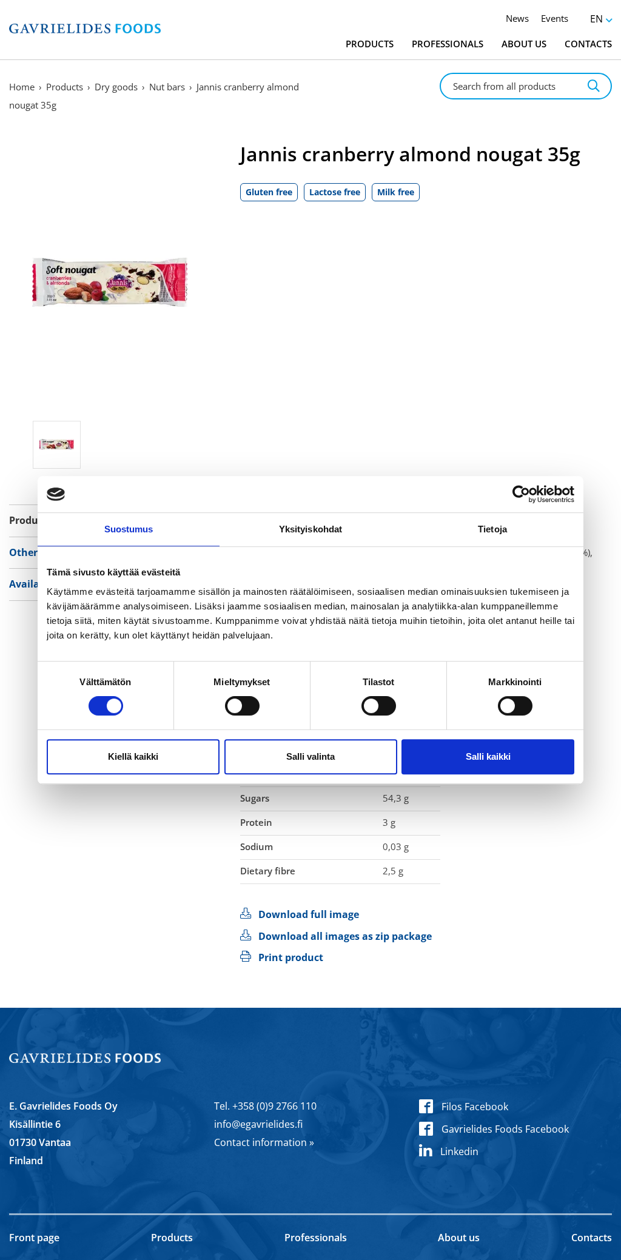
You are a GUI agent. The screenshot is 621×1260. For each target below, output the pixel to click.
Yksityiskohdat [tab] (310, 529)
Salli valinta (310, 756)
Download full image (308, 914)
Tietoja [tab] (492, 529)
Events (554, 18)
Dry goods (116, 87)
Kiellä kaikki (133, 756)
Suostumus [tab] (128, 529)
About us (524, 44)
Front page (34, 1237)
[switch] (242, 705)
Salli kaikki (488, 756)
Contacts (588, 44)
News (517, 18)
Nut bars (167, 87)
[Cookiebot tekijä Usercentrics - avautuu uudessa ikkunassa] (521, 494)
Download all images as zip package (345, 936)
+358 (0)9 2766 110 (274, 1106)
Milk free (395, 192)
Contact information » (264, 1142)
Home (22, 87)
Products (370, 44)
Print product (290, 957)
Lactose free (334, 192)
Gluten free (269, 192)
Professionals (447, 44)
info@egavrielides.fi (258, 1124)
